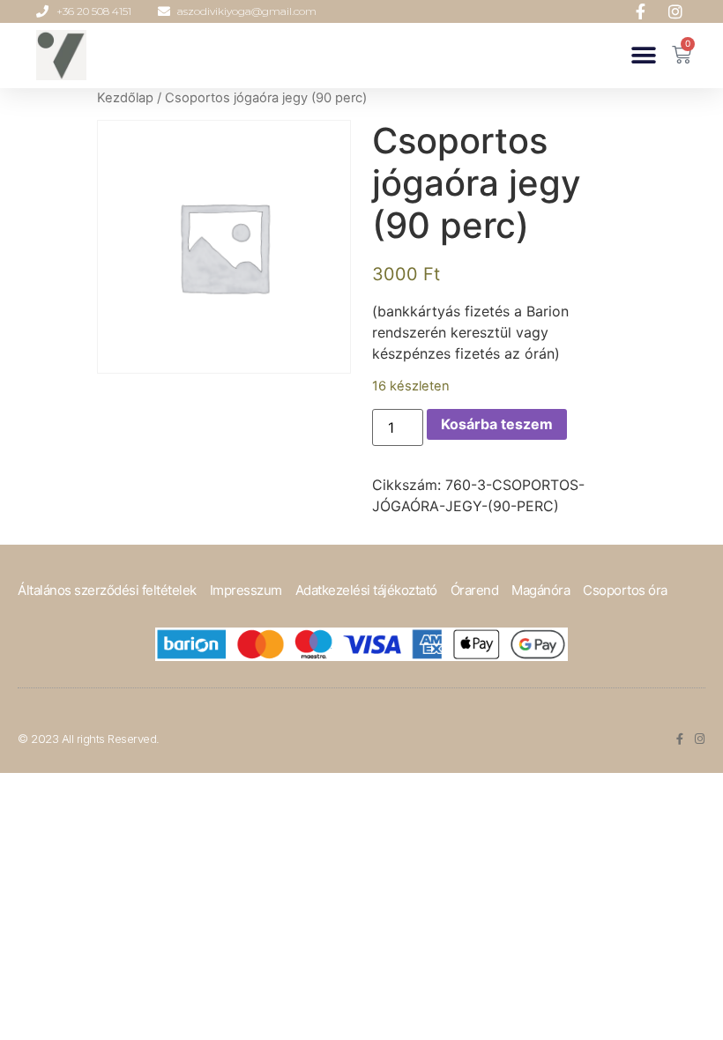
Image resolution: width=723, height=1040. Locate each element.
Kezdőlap (125, 98)
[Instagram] (699, 739)
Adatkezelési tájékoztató (366, 590)
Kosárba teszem (497, 424)
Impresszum (246, 590)
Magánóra (540, 590)
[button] (643, 55)
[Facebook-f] (679, 739)
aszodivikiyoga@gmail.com (247, 11)
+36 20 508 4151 (93, 11)
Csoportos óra (625, 590)
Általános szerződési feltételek (107, 590)
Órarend (475, 590)
